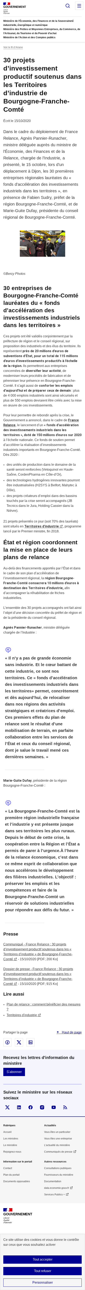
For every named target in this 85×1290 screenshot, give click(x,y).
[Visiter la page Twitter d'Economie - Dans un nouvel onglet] (7, 1107)
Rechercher (68, 6)
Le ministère (10, 1145)
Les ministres (10, 1138)
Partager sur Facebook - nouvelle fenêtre (7, 1042)
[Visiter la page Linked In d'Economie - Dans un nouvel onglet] (19, 1107)
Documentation (52, 1181)
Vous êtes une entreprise (58, 1138)
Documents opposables (16, 1181)
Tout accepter (42, 1259)
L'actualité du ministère (57, 1145)
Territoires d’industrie (41, 526)
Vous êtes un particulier (57, 1132)
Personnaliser (42, 1282)
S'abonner (14, 1072)
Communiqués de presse (58, 1151)
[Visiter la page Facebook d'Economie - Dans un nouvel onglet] (30, 1107)
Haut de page (71, 1032)
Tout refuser (42, 1271)
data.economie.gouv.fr (56, 1188)
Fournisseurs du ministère (58, 1174)
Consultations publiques (57, 1168)
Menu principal (79, 6)
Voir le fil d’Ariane (13, 47)
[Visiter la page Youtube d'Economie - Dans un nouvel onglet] (54, 1107)
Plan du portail (11, 1174)
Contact (7, 1168)
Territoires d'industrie (22, 1015)
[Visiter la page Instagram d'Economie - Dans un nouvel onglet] (42, 1107)
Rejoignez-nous (12, 1151)
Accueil (7, 1132)
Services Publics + (54, 1194)
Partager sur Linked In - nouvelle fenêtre (30, 1042)
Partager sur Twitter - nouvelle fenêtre (19, 1042)
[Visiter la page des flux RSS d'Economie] (65, 1107)
